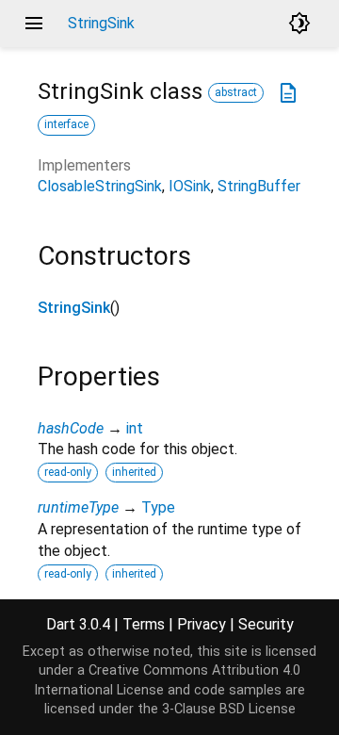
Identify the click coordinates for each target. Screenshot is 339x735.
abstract (236, 92)
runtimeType (78, 507)
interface (66, 124)
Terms (143, 624)
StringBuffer (259, 186)
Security (266, 624)
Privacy (201, 624)
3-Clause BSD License (229, 709)
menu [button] (34, 23)
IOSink (190, 186)
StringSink (74, 308)
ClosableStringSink (100, 186)
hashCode (71, 428)
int (134, 428)
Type (158, 507)
